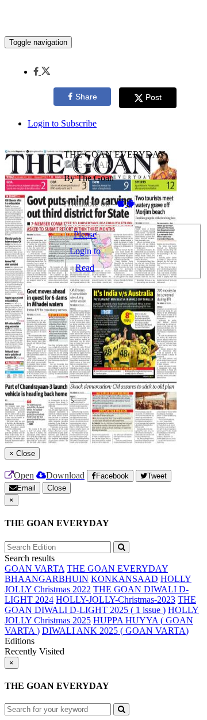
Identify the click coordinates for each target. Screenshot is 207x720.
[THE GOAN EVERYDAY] (103, 19)
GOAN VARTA (34, 568)
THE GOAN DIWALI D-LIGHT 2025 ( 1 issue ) (100, 605)
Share (86, 96)
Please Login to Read (85, 251)
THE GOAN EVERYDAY (117, 568)
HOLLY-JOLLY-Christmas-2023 (115, 599)
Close (56, 488)
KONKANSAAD (124, 579)
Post (153, 97)
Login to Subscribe (62, 123)
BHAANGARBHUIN (47, 579)
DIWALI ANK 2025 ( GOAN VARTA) (115, 630)
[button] (41, 71)
